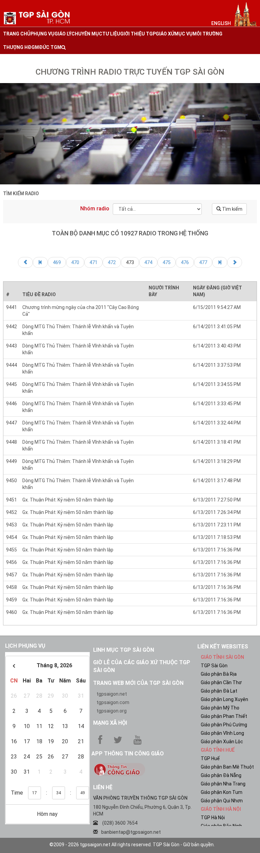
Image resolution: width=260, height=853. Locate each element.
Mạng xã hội (110, 723)
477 (203, 262)
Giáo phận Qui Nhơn (222, 800)
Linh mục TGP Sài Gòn (123, 650)
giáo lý (63, 33)
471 (93, 262)
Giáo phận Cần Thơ (221, 682)
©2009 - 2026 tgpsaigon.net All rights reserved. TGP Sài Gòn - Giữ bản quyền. (132, 844)
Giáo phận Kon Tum (221, 792)
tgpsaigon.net (111, 694)
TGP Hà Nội (213, 817)
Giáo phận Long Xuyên (224, 699)
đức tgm (50, 47)
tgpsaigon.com (112, 702)
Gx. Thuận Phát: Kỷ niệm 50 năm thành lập (67, 499)
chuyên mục (86, 33)
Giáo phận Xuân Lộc (222, 741)
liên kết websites (222, 646)
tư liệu (111, 33)
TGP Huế (210, 758)
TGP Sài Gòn (214, 665)
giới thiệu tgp (138, 33)
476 (185, 262)
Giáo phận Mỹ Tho (220, 707)
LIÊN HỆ (102, 787)
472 (112, 262)
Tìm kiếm (231, 209)
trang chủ (16, 33)
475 (166, 262)
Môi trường (207, 33)
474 (148, 262)
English (221, 23)
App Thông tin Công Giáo (127, 753)
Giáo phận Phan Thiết (224, 716)
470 (75, 262)
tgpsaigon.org (111, 711)
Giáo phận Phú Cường (224, 724)
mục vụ (183, 33)
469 (57, 262)
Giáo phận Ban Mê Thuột (227, 767)
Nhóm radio (94, 208)
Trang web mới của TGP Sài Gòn (138, 683)
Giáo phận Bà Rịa (219, 674)
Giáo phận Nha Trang (223, 783)
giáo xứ (165, 33)
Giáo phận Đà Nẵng (221, 775)
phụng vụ (42, 33)
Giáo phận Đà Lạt (219, 691)
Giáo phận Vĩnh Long (222, 733)
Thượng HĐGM (21, 47)
